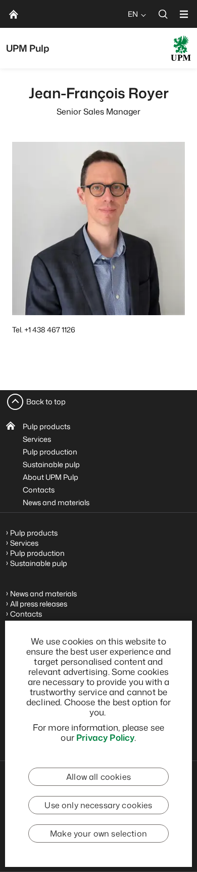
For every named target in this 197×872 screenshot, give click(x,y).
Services (37, 439)
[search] (163, 14)
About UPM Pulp (50, 477)
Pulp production (50, 451)
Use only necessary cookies (98, 805)
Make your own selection (98, 833)
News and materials (56, 502)
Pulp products (46, 426)
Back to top (46, 401)
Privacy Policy (105, 737)
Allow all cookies (98, 776)
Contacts (39, 489)
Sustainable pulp (51, 464)
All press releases (38, 603)
